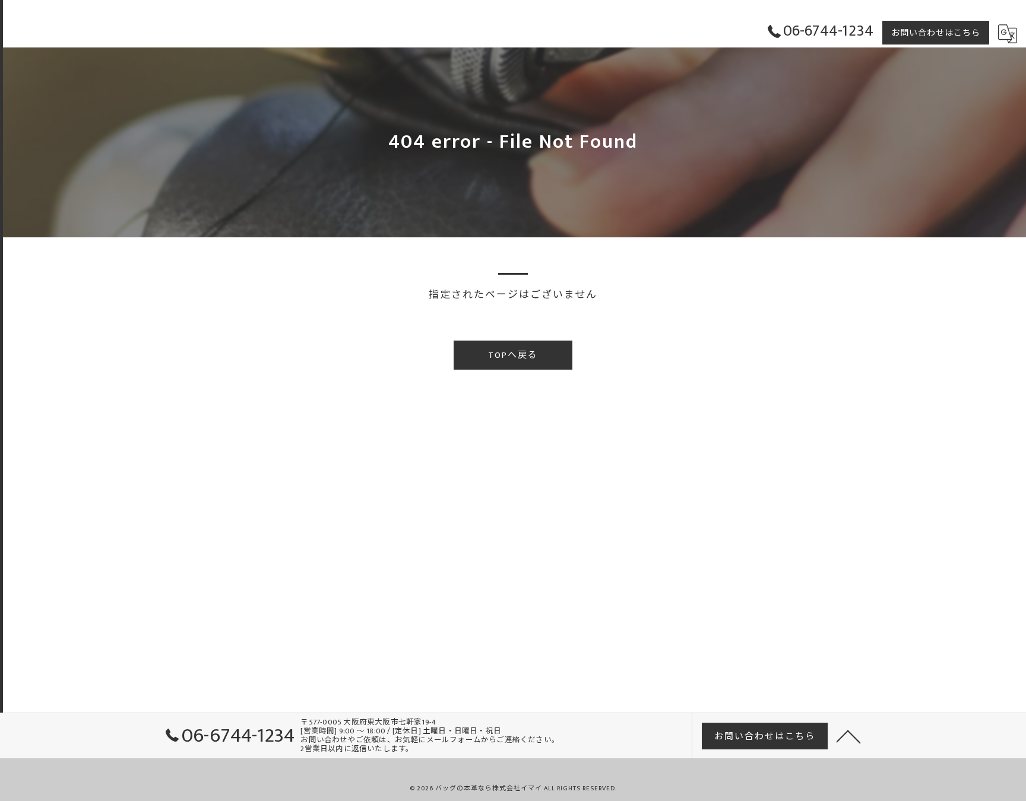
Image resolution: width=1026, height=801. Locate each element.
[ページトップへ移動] (848, 736)
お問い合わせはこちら (935, 33)
